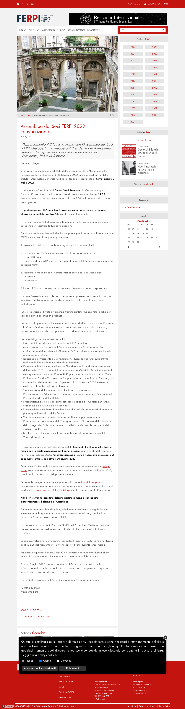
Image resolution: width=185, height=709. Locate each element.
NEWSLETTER (93, 30)
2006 (132, 115)
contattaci (134, 3)
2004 (132, 121)
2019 (154, 67)
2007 (154, 108)
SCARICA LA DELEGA (31, 610)
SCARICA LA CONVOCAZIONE (36, 616)
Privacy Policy (163, 706)
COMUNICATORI (76, 30)
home (22, 30)
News (29, 115)
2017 (154, 74)
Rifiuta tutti (72, 668)
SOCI (62, 30)
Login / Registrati (157, 3)
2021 (154, 60)
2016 (132, 81)
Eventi (148, 140)
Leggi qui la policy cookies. (39, 655)
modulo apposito (92, 482)
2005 (154, 115)
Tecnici (29, 660)
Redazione (131, 706)
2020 (132, 67)
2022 (132, 60)
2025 (154, 47)
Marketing (66, 660)
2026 (132, 47)
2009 (154, 101)
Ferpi (22, 115)
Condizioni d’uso (147, 706)
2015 (154, 81)
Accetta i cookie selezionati (40, 668)
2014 (132, 88)
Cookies (8, 706)
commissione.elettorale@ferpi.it (54, 490)
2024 (132, 54)
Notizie (140, 140)
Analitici (47, 660)
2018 (132, 74)
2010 (132, 101)
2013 (154, 88)
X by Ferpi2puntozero (132, 207)
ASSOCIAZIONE (50, 30)
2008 (132, 108)
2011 (154, 94)
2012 (132, 94)
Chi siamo (34, 30)
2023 (154, 54)
